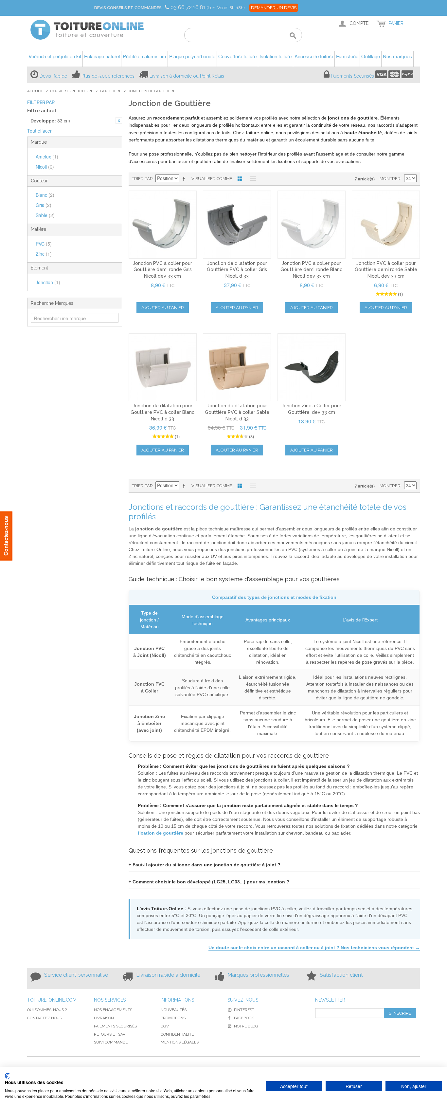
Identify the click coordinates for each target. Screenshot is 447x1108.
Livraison (104, 1018)
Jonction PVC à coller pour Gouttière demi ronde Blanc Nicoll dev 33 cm (311, 270)
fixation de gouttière (160, 833)
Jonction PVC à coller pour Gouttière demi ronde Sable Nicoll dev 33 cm (386, 270)
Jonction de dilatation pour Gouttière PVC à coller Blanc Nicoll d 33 (162, 412)
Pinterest (244, 1009)
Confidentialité (177, 1034)
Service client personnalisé (76, 975)
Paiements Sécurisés (352, 76)
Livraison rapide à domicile (168, 975)
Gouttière (110, 91)
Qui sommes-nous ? (47, 1009)
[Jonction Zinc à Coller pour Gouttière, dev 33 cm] (311, 367)
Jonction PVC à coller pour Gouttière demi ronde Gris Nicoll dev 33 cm (162, 270)
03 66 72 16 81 (188, 7)
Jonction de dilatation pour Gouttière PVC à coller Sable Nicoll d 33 (237, 412)
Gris (43, 205)
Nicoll (45, 166)
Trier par (142, 178)
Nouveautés (174, 1009)
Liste (251, 179)
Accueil (35, 91)
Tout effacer (39, 130)
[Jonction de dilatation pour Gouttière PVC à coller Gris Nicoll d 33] (237, 225)
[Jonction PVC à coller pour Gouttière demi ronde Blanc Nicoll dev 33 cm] (311, 225)
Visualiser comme (211, 178)
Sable (45, 215)
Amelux (47, 156)
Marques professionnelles (258, 975)
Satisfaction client (341, 975)
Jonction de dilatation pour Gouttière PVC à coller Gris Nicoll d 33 (237, 270)
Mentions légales (180, 1042)
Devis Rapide (53, 76)
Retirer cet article (119, 120)
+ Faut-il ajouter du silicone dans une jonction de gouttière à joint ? (204, 864)
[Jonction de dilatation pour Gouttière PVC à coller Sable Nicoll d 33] (237, 367)
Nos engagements (113, 1009)
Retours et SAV (109, 1034)
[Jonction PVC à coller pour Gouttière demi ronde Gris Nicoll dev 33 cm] (163, 225)
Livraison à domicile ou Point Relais (187, 76)
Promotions (173, 1018)
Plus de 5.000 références (107, 76)
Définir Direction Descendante (185, 179)
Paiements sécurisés (115, 1026)
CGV (165, 1026)
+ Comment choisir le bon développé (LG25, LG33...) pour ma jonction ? (209, 881)
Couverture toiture (71, 91)
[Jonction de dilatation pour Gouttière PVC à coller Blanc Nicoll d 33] (163, 367)
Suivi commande (111, 1042)
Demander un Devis (273, 7)
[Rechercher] (293, 36)
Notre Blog (246, 1026)
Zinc (44, 253)
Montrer (390, 178)
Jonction (48, 282)
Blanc (45, 195)
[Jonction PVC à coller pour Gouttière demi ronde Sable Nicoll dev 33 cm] (386, 225)
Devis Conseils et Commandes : (129, 7)
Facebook (244, 1018)
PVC (44, 243)
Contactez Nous (44, 1018)
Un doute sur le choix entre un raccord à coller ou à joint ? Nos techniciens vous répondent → (314, 947)
